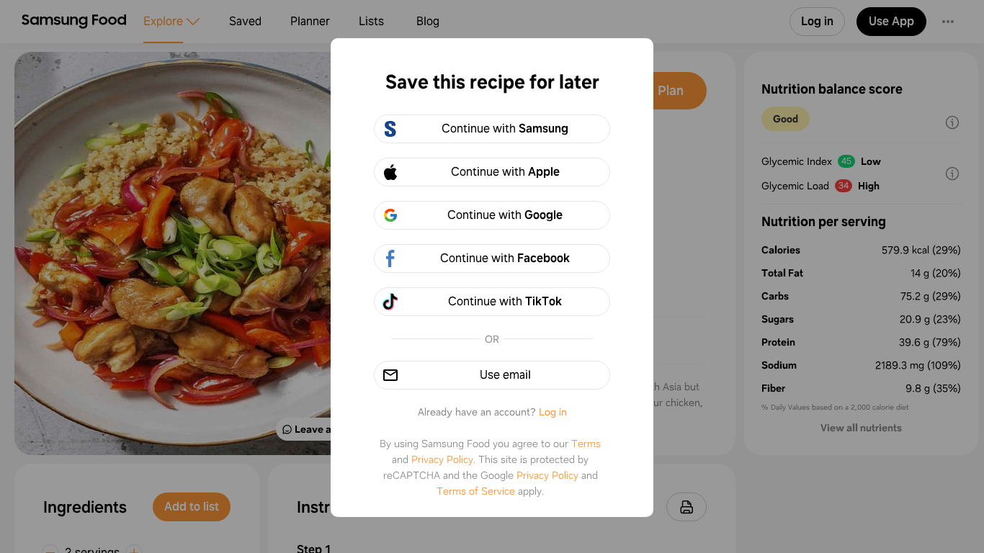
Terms (586, 443)
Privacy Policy (442, 459)
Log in (553, 411)
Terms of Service (476, 491)
